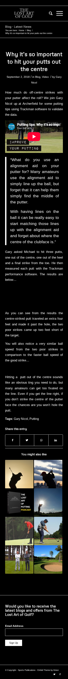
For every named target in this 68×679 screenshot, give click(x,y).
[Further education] (19, 474)
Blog (37, 76)
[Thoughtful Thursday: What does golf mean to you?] (48, 502)
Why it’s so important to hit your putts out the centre (34, 61)
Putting (34, 418)
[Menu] (58, 13)
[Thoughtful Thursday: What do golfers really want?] (48, 559)
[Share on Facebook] (12, 440)
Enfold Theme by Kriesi (48, 670)
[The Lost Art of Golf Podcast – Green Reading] (19, 559)
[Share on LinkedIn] (56, 440)
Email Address (14, 626)
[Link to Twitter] (54, 674)
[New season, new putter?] (19, 531)
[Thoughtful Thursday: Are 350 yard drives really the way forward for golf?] (48, 531)
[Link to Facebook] (60, 674)
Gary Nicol (21, 418)
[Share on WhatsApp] (41, 440)
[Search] (49, 13)
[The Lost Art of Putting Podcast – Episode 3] (19, 502)
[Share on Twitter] (27, 440)
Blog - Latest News (18, 26)
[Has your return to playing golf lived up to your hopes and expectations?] (48, 474)
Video (45, 76)
